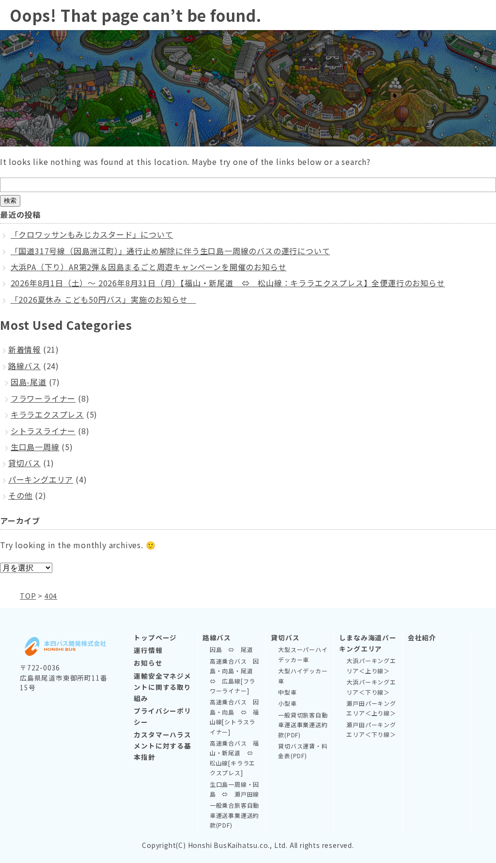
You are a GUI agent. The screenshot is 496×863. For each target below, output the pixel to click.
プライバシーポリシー (162, 716)
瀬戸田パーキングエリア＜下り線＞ (371, 729)
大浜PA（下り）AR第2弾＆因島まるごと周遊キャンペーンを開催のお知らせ (149, 267)
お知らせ (148, 663)
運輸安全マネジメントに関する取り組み (162, 687)
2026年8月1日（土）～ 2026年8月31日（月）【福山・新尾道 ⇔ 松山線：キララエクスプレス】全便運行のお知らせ (228, 283)
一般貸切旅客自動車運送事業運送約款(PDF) (302, 725)
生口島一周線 (35, 447)
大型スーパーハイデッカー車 (302, 654)
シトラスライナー (43, 431)
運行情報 (148, 650)
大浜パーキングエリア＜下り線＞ (371, 687)
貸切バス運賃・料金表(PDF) (302, 751)
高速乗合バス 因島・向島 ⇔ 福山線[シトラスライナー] (234, 716)
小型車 (287, 703)
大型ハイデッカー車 (302, 675)
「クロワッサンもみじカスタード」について (92, 234)
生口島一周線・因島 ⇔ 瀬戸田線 (234, 789)
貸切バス (24, 463)
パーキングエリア (40, 479)
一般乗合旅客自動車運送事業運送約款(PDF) (234, 815)
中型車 (287, 692)
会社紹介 (422, 637)
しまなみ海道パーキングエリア (367, 643)
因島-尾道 (28, 382)
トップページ (155, 637)
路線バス (24, 366)
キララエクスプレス (47, 414)
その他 (20, 495)
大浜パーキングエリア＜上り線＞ (371, 665)
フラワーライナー (43, 398)
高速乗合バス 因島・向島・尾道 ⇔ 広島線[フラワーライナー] (234, 676)
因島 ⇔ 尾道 (231, 649)
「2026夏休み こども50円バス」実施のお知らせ (103, 299)
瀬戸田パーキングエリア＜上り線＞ (371, 708)
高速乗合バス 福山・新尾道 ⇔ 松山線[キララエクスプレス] (234, 758)
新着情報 (24, 349)
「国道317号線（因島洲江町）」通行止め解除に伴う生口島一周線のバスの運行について (170, 251)
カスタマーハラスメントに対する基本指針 (162, 746)
